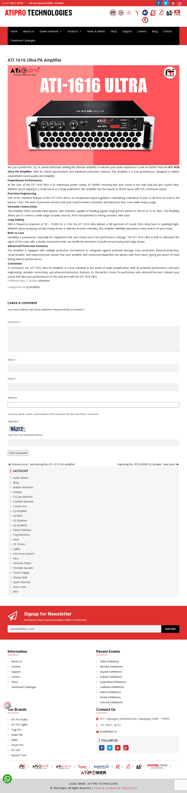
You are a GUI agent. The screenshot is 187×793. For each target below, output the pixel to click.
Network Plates (22, 563)
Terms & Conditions (106, 788)
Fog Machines (21, 534)
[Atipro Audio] (121, 13)
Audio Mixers (20, 477)
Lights (16, 549)
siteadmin (44, 280)
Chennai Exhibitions (111, 702)
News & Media (96, 31)
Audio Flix (17, 734)
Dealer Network (49, 31)
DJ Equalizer (20, 520)
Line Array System (24, 553)
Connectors (20, 506)
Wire (15, 591)
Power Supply (21, 572)
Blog (154, 31)
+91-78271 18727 (14, 3)
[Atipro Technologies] (113, 12)
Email (12, 378)
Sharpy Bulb (20, 577)
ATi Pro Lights (19, 724)
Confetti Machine (23, 501)
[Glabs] (153, 13)
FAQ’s (113, 31)
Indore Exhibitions (110, 692)
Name (12, 359)
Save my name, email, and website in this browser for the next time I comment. (53, 414)
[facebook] (158, 3)
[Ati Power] (145, 20)
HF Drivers (19, 544)
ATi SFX (15, 750)
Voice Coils (19, 587)
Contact (167, 31)
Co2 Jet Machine (23, 496)
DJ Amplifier (33, 287)
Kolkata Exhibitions (111, 676)
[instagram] (180, 3)
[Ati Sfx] (169, 13)
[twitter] (166, 3)
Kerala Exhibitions (110, 697)
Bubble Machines (23, 487)
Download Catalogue (22, 40)
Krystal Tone (18, 755)
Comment (14, 322)
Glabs (14, 740)
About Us (28, 31)
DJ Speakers (20, 525)
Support (127, 31)
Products (73, 31)
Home (14, 31)
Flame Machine (22, 530)
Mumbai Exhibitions (111, 666)
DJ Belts (18, 515)
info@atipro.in (108, 731)
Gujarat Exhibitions (111, 671)
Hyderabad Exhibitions (113, 682)
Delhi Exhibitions (109, 661)
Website (12, 397)
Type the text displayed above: (25, 434)
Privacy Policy (129, 788)
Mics (16, 558)
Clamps (17, 492)
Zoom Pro (17, 745)
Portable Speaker (23, 568)
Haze (16, 539)
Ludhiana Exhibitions (112, 687)
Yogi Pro (16, 729)
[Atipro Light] (129, 13)
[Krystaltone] (177, 13)
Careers (141, 31)
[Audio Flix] (145, 13)
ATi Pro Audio (19, 719)
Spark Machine (21, 582)
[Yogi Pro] (137, 13)
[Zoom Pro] (161, 13)
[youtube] (173, 3)
